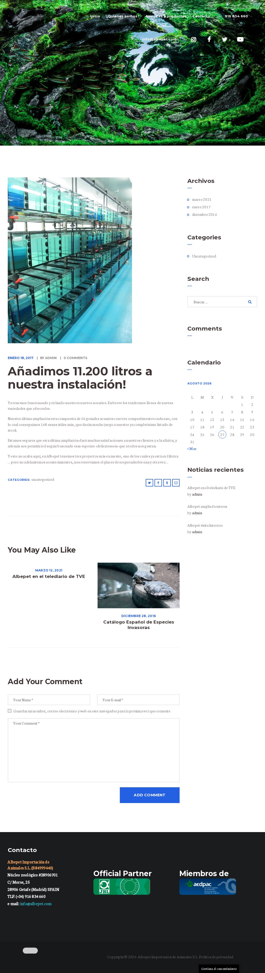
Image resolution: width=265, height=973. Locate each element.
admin (197, 494)
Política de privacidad (216, 956)
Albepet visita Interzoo (205, 525)
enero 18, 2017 (20, 358)
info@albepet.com (35, 903)
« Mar (191, 448)
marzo (202, 199)
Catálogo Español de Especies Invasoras (138, 624)
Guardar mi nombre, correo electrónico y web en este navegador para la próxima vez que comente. (92, 710)
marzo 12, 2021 (48, 570)
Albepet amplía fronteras (207, 506)
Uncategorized (42, 479)
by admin (48, 358)
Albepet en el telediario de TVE (48, 576)
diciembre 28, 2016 (138, 616)
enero (201, 206)
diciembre (204, 214)
